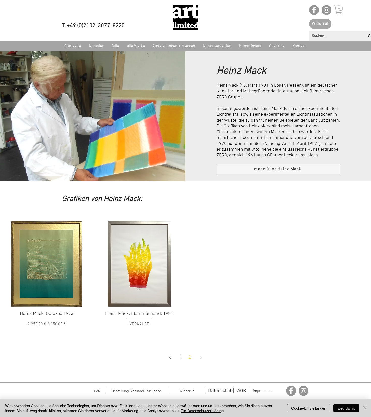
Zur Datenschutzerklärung (202, 410)
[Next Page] (201, 357)
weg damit (346, 408)
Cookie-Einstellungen (308, 408)
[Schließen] (365, 408)
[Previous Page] (170, 357)
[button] (339, 9)
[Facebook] (314, 10)
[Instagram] (326, 10)
